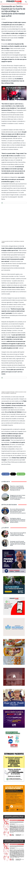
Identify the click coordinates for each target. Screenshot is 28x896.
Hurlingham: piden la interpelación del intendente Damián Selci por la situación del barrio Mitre (17, 520)
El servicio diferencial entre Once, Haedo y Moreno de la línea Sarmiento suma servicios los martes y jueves (18, 511)
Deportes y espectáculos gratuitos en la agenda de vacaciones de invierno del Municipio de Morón (17, 488)
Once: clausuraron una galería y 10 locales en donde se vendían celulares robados (18, 534)
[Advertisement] (14, 878)
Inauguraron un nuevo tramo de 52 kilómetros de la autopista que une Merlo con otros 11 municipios (17, 497)
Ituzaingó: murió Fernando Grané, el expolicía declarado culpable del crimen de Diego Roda (17, 543)
